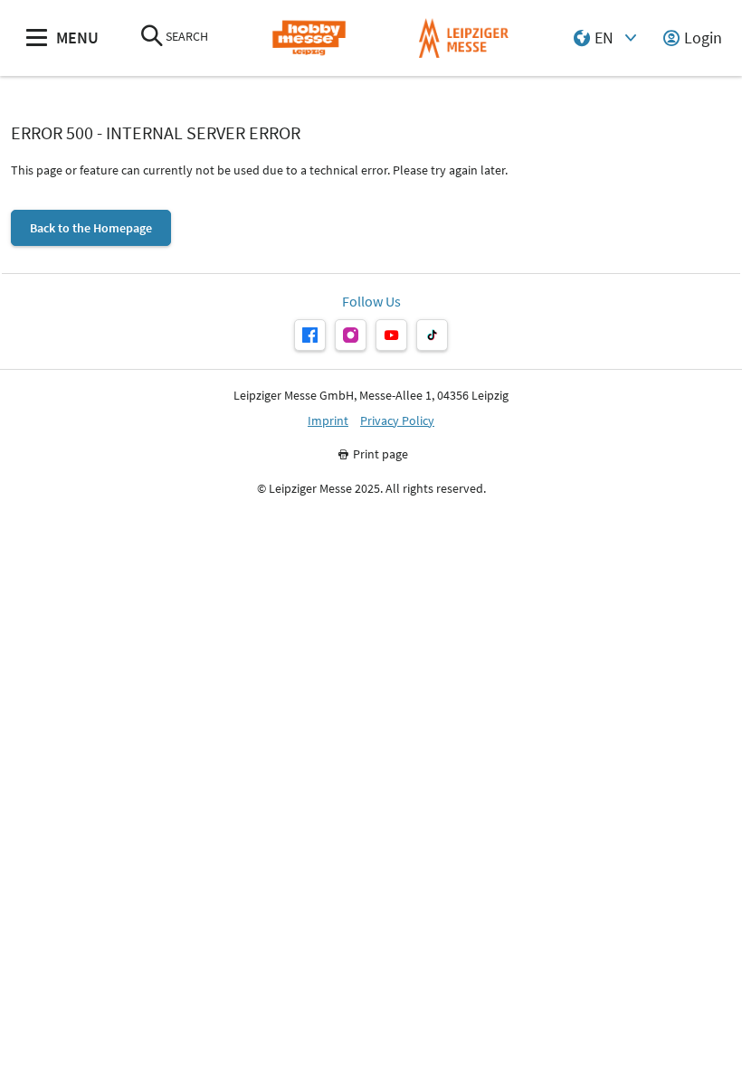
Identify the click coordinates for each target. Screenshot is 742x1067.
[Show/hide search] (152, 38)
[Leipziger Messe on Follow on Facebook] (310, 335)
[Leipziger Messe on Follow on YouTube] (391, 335)
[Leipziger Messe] (464, 38)
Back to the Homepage (91, 228)
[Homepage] (309, 38)
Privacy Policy (397, 421)
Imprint (328, 421)
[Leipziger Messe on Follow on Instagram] (350, 335)
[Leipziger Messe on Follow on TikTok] (432, 335)
